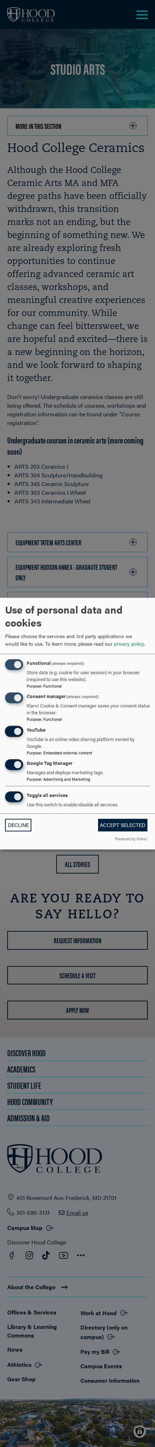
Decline (18, 825)
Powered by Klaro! (131, 838)
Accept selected (122, 825)
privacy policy (129, 643)
